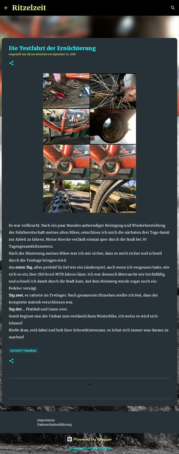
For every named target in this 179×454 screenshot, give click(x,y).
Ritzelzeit (29, 7)
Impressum (46, 420)
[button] (11, 63)
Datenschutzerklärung (54, 425)
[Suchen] (52, 8)
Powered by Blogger (92, 439)
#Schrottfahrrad (23, 350)
